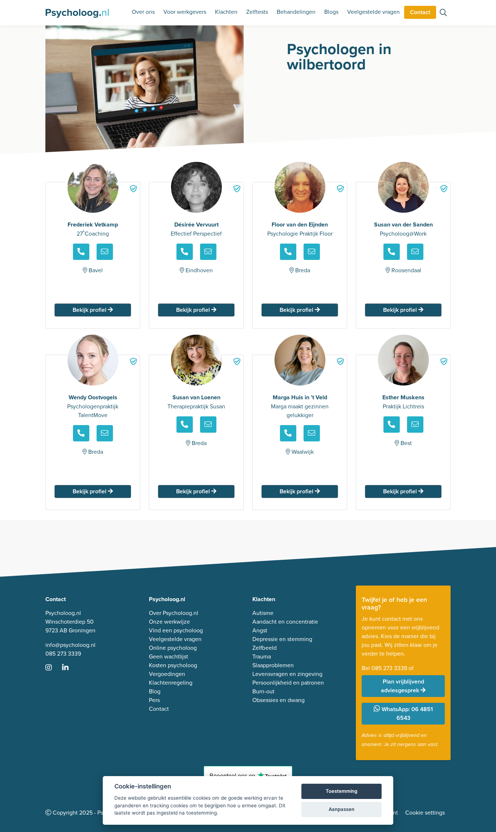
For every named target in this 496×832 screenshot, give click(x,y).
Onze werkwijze (169, 621)
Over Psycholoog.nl (173, 613)
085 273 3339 (63, 653)
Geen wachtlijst (168, 656)
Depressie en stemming (282, 639)
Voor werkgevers (184, 12)
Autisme (262, 613)
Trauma (261, 656)
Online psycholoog (173, 648)
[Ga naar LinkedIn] (69, 668)
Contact (420, 12)
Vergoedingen (167, 674)
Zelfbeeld (264, 648)
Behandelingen (296, 12)
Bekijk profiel (90, 310)
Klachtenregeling (170, 682)
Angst (259, 630)
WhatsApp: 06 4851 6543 (406, 713)
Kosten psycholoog (173, 665)
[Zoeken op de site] (443, 13)
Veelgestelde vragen (373, 12)
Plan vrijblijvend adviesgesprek (402, 685)
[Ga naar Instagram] (53, 668)
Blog (154, 691)
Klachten (226, 12)
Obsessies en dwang (278, 700)
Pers (154, 700)
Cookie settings (425, 812)
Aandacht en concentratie (285, 621)
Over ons (143, 12)
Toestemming (341, 791)
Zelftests (257, 12)
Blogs (331, 12)
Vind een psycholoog (176, 630)
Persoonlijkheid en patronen (288, 682)
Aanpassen (341, 809)
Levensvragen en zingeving (287, 674)
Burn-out (263, 691)
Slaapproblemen (273, 665)
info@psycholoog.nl (70, 645)
